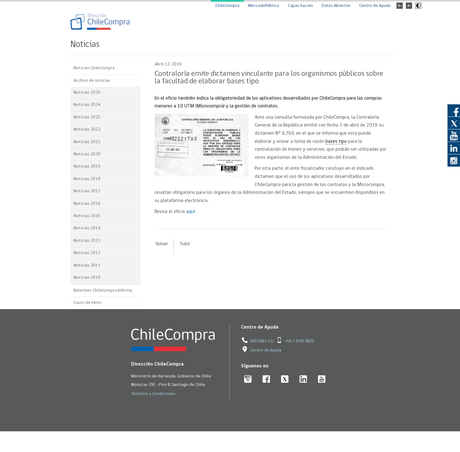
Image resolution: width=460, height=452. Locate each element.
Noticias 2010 (87, 277)
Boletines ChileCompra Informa (103, 290)
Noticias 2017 (87, 191)
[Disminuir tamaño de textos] (409, 7)
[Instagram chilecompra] (248, 379)
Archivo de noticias (92, 80)
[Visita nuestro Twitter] (453, 123)
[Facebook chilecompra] (266, 379)
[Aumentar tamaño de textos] (399, 7)
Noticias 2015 (87, 216)
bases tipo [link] (336, 141)
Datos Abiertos (336, 5)
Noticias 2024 (87, 104)
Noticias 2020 (87, 154)
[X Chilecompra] (285, 379)
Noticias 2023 (87, 117)
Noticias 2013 (87, 240)
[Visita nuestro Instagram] (453, 160)
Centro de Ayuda (375, 5)
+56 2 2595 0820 (299, 341)
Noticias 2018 (87, 179)
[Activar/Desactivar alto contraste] (418, 7)
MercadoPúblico (263, 5)
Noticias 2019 (87, 166)
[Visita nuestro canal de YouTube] (453, 135)
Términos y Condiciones (153, 394)
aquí (190, 211)
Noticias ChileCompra (94, 68)
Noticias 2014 (87, 228)
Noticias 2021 (87, 142)
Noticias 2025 (87, 92)
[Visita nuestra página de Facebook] (453, 110)
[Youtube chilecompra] (322, 379)
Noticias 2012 (87, 253)
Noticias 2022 (87, 129)
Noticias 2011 (87, 265)
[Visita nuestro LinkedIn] (453, 148)
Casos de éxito (87, 302)
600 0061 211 (262, 341)
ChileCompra (227, 5)
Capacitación (300, 5)
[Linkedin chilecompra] (303, 379)
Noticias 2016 (87, 203)
